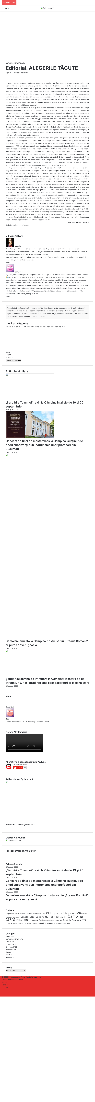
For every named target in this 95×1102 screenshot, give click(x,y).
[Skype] (4, 998)
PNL (59, 920)
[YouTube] (2, 993)
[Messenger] (6, 998)
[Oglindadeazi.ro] (48, 8)
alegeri (10, 914)
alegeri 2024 (20, 914)
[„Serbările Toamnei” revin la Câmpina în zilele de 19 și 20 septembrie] (30, 375)
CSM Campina (59, 917)
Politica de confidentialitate (12, 980)
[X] (2, 998)
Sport (8, 955)
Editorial (22, 63)
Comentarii (10, 707)
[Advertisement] (47, 39)
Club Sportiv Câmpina (63, 913)
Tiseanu (51, 923)
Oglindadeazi (11, 73)
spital (42, 923)
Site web (9, 358)
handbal (37, 920)
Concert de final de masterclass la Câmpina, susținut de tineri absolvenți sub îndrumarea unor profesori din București (44, 445)
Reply (8, 262)
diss (7, 719)
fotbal (23, 920)
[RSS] (2, 995)
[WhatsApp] (9, 998)
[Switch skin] (92, 9)
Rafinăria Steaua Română (16, 923)
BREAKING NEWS (12, 63)
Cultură (8, 952)
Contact (5, 987)
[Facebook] (2, 990)
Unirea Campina (63, 923)
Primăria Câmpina (74, 920)
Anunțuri (9, 957)
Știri (7, 937)
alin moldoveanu (36, 913)
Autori (4, 982)
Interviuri (9, 944)
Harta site (5, 985)
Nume (9, 352)
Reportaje (9, 950)
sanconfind (32, 923)
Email (8, 355)
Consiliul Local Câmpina (35, 917)
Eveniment (10, 947)
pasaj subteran (49, 920)
